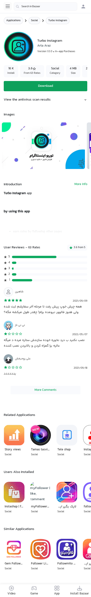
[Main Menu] (8, 6)
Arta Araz (44, 45)
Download (45, 86)
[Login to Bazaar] (83, 6)
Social (34, 20)
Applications (13, 20)
